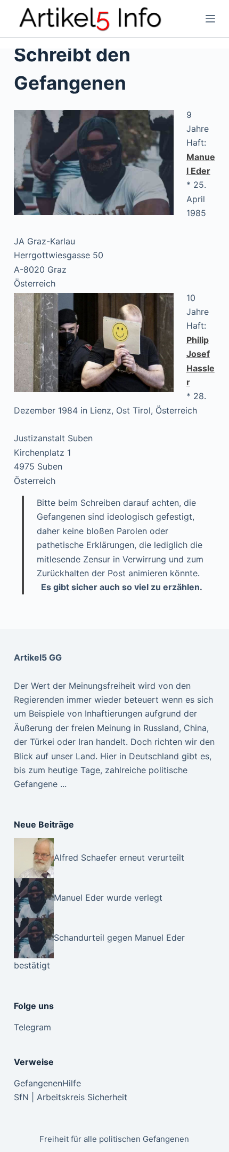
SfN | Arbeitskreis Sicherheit (70, 1097)
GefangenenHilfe (47, 1083)
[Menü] (210, 18)
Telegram (32, 1027)
